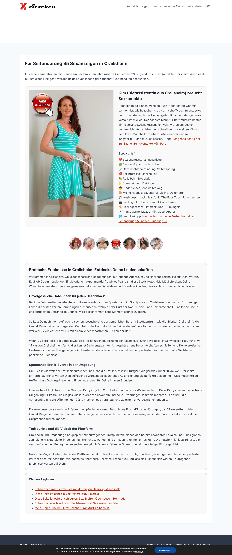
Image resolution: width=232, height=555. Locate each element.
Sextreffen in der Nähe (168, 6)
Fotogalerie (194, 6)
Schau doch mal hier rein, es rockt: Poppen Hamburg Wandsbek (77, 489)
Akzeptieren (165, 550)
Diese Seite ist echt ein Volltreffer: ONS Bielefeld (67, 493)
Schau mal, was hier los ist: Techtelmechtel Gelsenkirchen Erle (76, 503)
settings (139, 551)
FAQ (207, 6)
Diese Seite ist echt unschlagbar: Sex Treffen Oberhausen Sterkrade (80, 498)
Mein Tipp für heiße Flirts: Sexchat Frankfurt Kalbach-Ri (72, 508)
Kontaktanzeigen (137, 6)
